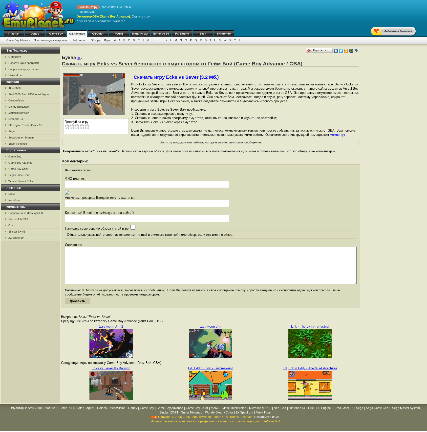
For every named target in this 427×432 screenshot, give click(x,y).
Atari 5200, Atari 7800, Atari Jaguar (29, 94)
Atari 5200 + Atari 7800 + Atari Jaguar (69, 408)
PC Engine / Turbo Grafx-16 (25, 125)
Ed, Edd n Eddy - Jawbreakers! (210, 368)
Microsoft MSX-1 (18, 219)
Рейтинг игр (80, 40)
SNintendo (224, 33)
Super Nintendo (17, 143)
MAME (119, 33)
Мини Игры (140, 33)
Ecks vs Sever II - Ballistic (111, 368)
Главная (13, 33)
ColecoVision (16, 100)
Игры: (107, 40)
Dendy (35, 33)
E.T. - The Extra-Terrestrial (310, 326)
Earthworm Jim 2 (111, 326)
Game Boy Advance (18, 40)
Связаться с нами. (267, 417)
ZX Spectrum (16, 237)
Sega (203, 33)
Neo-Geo (14, 200)
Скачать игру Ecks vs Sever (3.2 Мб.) (176, 77)
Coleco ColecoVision (111, 408)
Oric (11, 225)
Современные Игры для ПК (25, 213)
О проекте (14, 56)
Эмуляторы (18, 408)
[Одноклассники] (346, 50)
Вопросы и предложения (23, 69)
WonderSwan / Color (20, 181)
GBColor (98, 33)
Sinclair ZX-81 (16, 231)
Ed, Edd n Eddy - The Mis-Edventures (310, 368)
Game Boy (56, 33)
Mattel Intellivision (18, 112)
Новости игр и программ (23, 62)
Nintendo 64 (161, 33)
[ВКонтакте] (336, 50)
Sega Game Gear (19, 175)
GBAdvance (77, 33)
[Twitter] (341, 50)
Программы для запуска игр (51, 40)
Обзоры (96, 40)
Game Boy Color (18, 168)
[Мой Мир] (351, 50)
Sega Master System (21, 137)
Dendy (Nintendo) (19, 106)
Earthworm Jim (210, 326)
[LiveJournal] (356, 50)
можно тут (337, 135)
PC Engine (182, 33)
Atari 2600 (14, 88)
